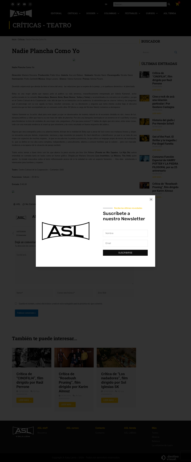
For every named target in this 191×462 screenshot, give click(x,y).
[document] (95, 231)
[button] (151, 199)
